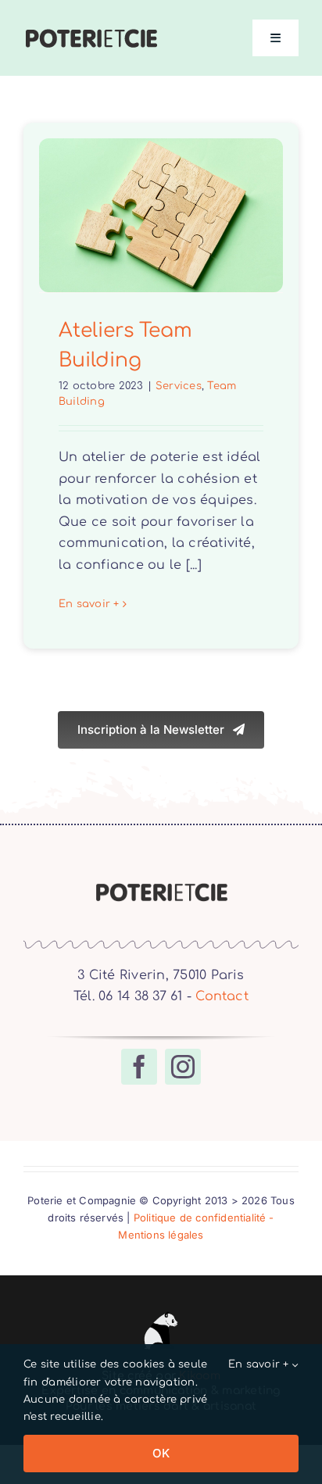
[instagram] (183, 1067)
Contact (222, 996)
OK (161, 1453)
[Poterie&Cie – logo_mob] (91, 34)
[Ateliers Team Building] (161, 215)
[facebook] (139, 1067)
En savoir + (89, 604)
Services (179, 386)
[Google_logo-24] (161, 1313)
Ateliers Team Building (161, 186)
